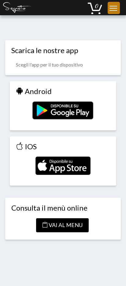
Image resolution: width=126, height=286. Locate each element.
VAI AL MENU (65, 225)
